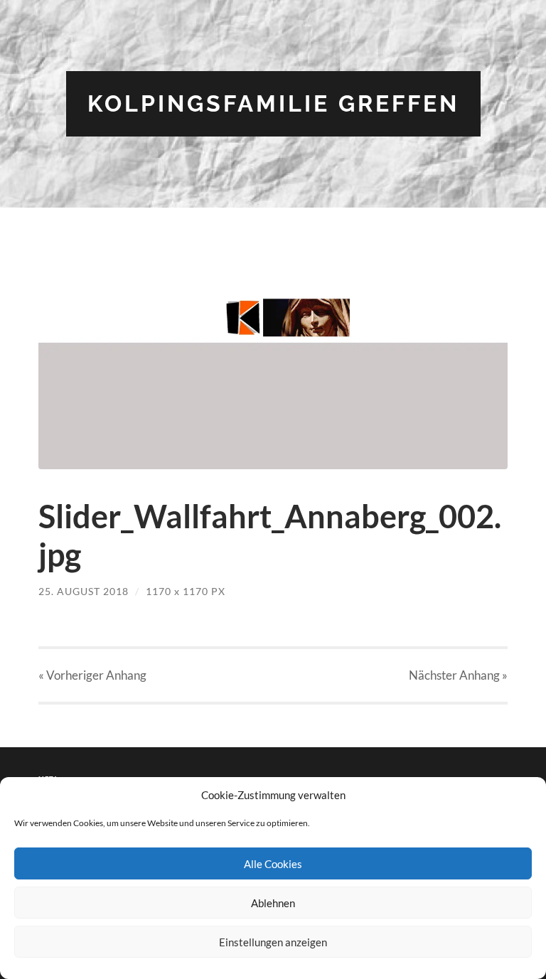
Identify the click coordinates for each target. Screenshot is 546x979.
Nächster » (458, 675)
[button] (273, 358)
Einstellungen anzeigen (273, 942)
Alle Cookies (273, 863)
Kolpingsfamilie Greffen (273, 103)
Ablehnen (273, 903)
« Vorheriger (92, 675)
